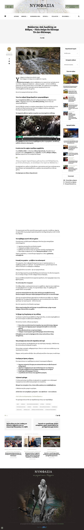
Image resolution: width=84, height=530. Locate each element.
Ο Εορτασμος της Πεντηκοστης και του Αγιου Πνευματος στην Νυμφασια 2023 (71, 142)
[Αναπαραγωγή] (17, 139)
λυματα (29, 406)
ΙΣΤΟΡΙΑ (45, 16)
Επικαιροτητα (9, 451)
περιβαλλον (26, 409)
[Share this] (40, 38)
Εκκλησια (75, 145)
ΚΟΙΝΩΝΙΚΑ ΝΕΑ (35, 16)
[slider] (37, 139)
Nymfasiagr (9, 53)
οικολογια (19, 409)
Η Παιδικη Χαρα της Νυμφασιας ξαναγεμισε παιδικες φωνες (70, 87)
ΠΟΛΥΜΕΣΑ (65, 16)
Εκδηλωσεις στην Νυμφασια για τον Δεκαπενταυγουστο (73, 92)
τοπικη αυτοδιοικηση (50, 409)
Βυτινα (42, 404)
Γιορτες (68, 138)
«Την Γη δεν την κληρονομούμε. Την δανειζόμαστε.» (29, 396)
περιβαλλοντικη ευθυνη (37, 409)
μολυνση (35, 406)
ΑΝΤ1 (18, 404)
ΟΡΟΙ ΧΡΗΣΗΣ (60, 523)
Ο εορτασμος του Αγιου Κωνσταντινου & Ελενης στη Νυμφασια (73, 148)
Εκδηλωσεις (71, 157)
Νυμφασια (54, 406)
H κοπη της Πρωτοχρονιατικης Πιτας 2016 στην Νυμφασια (73, 169)
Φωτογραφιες (17, 451)
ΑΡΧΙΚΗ (16, 16)
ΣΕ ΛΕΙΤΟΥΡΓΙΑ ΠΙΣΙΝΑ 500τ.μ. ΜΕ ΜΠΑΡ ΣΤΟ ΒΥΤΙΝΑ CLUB (73, 154)
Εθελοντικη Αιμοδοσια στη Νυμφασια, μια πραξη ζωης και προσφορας (72, 99)
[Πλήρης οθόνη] (58, 139)
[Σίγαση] (56, 139)
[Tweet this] (42, 38)
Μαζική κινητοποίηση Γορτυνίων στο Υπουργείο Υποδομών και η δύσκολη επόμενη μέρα (13, 454)
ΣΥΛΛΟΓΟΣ (55, 16)
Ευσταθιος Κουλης (21, 406)
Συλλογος (72, 138)
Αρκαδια (23, 404)
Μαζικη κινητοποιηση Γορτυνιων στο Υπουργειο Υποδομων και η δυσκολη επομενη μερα (73, 116)
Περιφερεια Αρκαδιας (51, 451)
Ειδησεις (19, 449)
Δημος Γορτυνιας (33, 25)
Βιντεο (6, 449)
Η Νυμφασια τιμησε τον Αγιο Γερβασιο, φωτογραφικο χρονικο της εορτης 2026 (73, 107)
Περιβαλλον (52, 25)
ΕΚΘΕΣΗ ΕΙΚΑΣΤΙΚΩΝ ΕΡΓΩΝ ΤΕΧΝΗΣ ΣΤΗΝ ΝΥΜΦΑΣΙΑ (73, 162)
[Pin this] (43, 38)
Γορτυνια (48, 404)
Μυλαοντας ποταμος (43, 25)
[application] (38, 128)
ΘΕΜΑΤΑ (23, 16)
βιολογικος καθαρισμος (32, 404)
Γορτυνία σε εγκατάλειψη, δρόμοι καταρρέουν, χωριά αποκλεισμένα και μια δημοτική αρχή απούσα (51, 454)
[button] (38, 128)
